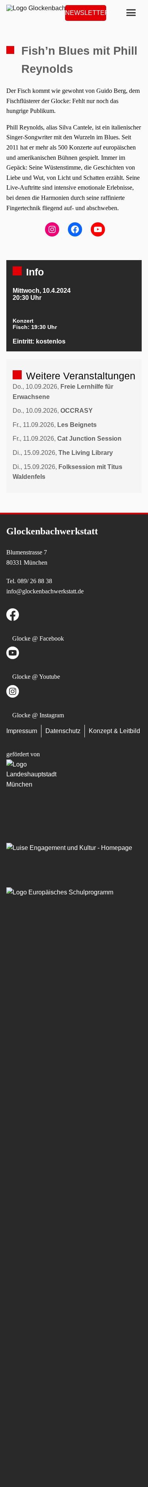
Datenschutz (63, 731)
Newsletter (85, 12)
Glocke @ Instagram (38, 715)
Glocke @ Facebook (38, 638)
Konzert (23, 321)
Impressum (21, 731)
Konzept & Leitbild (114, 731)
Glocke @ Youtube (36, 676)
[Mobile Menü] (131, 12)
